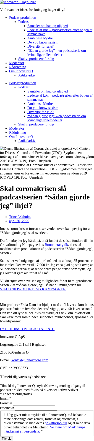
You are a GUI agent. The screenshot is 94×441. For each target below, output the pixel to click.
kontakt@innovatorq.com (29, 360)
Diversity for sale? (40, 46)
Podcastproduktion (22, 17)
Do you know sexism (42, 42)
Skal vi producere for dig (36, 59)
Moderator (16, 63)
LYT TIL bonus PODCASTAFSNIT (27, 329)
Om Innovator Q (21, 71)
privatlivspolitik (56, 423)
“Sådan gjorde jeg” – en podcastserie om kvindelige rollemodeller (56, 53)
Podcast (23, 22)
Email (5, 398)
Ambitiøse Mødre (40, 38)
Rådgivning (17, 67)
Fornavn (6, 403)
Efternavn (7, 408)
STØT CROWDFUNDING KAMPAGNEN (33, 289)
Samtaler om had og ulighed (47, 26)
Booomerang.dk (56, 245)
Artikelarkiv (27, 75)
